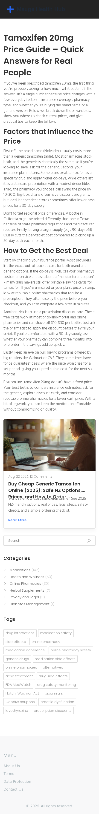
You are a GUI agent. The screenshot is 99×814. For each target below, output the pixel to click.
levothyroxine (17, 710)
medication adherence (25, 650)
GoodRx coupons (20, 701)
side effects (16, 641)
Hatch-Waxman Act (22, 693)
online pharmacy (46, 641)
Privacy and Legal (27, 597)
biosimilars (54, 693)
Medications (24, 569)
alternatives (53, 667)
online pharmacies (21, 667)
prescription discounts (53, 710)
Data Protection (17, 781)
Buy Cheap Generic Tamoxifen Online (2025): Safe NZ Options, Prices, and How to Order (45, 487)
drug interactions (20, 632)
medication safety (56, 632)
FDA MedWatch (18, 684)
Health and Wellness (31, 576)
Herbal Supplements (30, 590)
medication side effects (55, 658)
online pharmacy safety (71, 650)
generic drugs (17, 658)
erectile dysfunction (57, 701)
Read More (17, 520)
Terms (8, 773)
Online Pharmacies (29, 583)
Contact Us (13, 789)
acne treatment (19, 676)
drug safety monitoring (56, 684)
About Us (11, 765)
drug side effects (53, 676)
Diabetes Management (32, 603)
